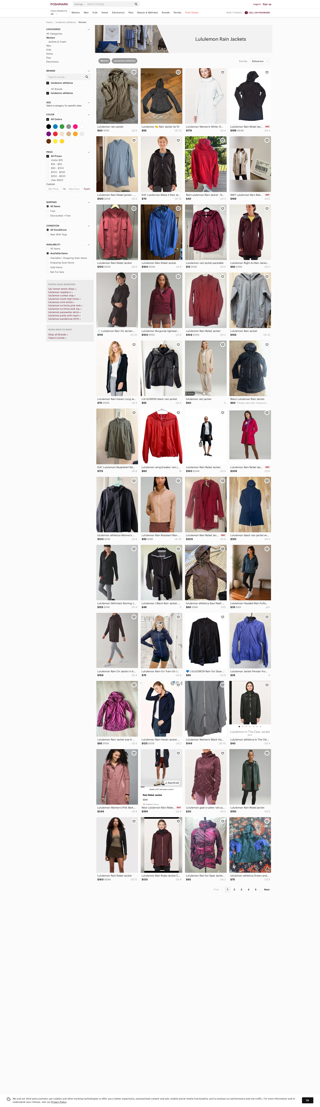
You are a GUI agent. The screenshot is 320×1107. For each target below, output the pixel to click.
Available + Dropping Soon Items (68, 257)
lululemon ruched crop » (62, 295)
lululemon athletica (66, 22)
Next (267, 889)
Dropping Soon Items (62, 262)
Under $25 (57, 160)
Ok (307, 1100)
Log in (257, 4)
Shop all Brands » (58, 334)
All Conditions (58, 229)
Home (105, 12)
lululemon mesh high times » (64, 298)
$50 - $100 (57, 168)
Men (86, 12)
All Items (55, 206)
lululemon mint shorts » (61, 302)
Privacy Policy (58, 1101)
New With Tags (58, 234)
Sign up (267, 4)
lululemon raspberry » (60, 292)
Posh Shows (192, 12)
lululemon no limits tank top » (65, 308)
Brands (166, 12)
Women (76, 12)
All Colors (56, 119)
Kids (95, 12)
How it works (234, 12)
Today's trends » (57, 337)
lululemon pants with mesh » (64, 315)
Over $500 (57, 180)
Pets (130, 12)
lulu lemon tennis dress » (62, 288)
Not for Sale (57, 271)
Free (52, 210)
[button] (80, 4)
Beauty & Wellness (147, 12)
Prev (216, 889)
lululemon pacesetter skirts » (64, 312)
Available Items (59, 253)
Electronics (118, 12)
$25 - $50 (56, 164)
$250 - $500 (58, 176)
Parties (177, 12)
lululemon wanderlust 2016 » (64, 318)
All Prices (56, 156)
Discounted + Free (60, 215)
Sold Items (56, 267)
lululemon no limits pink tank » (65, 305)
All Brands (56, 89)
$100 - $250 (58, 172)
